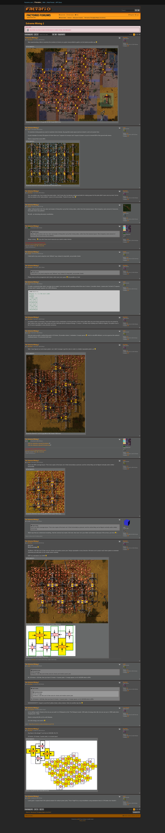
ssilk (124, 233)
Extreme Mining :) (35, 23)
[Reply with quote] (120, 38)
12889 (127, 239)
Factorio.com (28, 2)
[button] (140, 34)
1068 (127, 257)
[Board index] (39, 9)
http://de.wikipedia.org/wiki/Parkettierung (39, 445)
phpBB (78, 819)
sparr (124, 127)
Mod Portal (50, 2)
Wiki (44, 2)
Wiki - (38, 245)
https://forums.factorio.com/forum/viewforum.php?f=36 (41, 724)
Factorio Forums (39, 15)
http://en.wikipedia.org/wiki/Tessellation (38, 443)
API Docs (59, 2)
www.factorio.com (31, 17)
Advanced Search (38, 244)
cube (124, 527)
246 (127, 218)
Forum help (41, 245)
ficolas (124, 251)
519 (127, 43)
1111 (127, 533)
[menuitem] (70, 15)
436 (127, 713)
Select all (35, 291)
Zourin (124, 212)
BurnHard (125, 37)
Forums (38, 2)
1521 (127, 133)
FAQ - (35, 245)
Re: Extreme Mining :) (32, 128)
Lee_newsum (126, 707)
